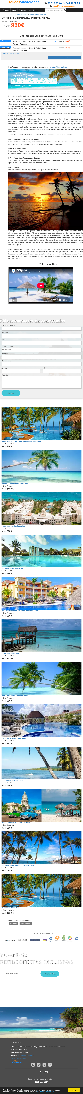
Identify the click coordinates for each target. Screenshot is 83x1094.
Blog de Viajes (44, 1072)
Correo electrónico (8, 325)
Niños (45, 368)
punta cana (13, 923)
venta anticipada (26, 923)
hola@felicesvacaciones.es (63, 6)
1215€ (67, 47)
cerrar (74, 1090)
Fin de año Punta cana (10, 653)
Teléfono (5, 332)
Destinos (6, 10)
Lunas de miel (33, 10)
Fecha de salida (7, 347)
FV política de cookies (45, 1091)
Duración (5, 354)
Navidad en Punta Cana (11, 908)
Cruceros (22, 10)
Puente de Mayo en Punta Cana (14, 738)
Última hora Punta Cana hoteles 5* (15, 695)
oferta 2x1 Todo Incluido (57, 67)
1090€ (67, 41)
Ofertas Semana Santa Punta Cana (15, 483)
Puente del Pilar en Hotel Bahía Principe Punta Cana (21, 610)
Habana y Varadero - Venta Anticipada (16, 822)
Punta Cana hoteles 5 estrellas (13, 526)
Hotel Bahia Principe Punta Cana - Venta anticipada (21, 441)
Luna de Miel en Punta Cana (12, 780)
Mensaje (5, 375)
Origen (4, 340)
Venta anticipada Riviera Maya (13, 568)
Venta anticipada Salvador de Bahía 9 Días (18, 865)
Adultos (4, 368)
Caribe (14, 10)
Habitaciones (6, 361)
